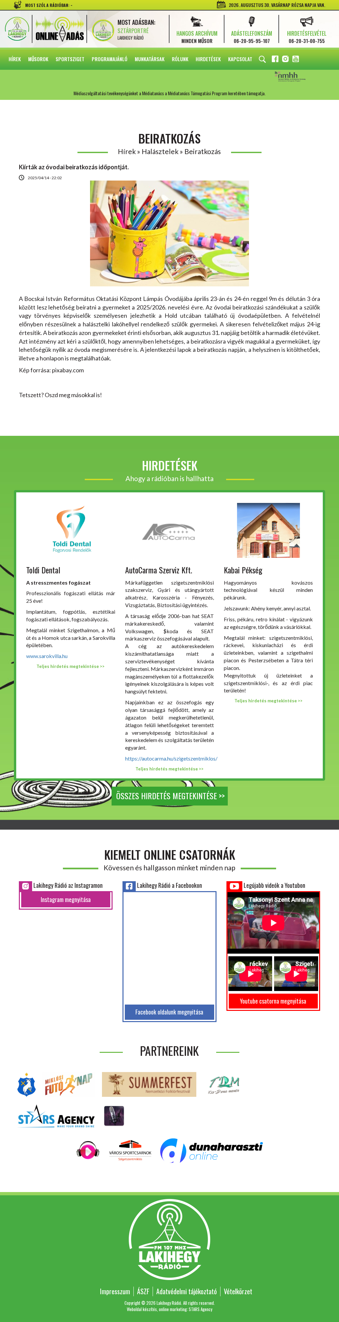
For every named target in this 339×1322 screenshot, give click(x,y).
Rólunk (180, 58)
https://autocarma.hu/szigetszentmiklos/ (171, 758)
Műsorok (38, 58)
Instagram (286, 59)
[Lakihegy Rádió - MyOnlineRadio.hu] (114, 1115)
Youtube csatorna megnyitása (273, 1001)
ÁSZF (143, 1291)
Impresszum (115, 1291)
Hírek (15, 58)
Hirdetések (208, 58)
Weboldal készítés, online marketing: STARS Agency (169, 1309)
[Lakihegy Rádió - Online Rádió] (88, 1149)
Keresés (262, 59)
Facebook (275, 59)
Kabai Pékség (243, 570)
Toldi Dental (43, 570)
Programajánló (109, 58)
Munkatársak (150, 58)
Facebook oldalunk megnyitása (169, 1012)
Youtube (296, 59)
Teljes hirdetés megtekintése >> (70, 666)
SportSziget (70, 58)
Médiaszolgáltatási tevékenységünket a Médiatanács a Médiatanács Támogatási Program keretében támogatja (299, 77)
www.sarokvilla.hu (47, 656)
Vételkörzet (238, 1291)
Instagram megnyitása (66, 899)
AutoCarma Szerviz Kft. (158, 570)
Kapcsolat (240, 58)
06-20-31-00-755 (307, 40)
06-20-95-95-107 (252, 40)
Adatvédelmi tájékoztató (186, 1291)
